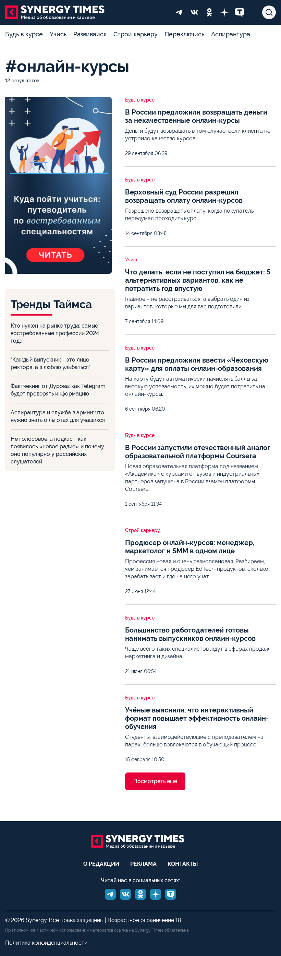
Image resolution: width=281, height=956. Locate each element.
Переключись (184, 34)
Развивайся (90, 34)
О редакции (101, 864)
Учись (58, 34)
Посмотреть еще (155, 781)
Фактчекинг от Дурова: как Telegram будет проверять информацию (58, 390)
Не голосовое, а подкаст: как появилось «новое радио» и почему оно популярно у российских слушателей (57, 450)
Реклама (143, 864)
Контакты (183, 864)
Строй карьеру (135, 34)
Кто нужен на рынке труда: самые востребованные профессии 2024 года (55, 333)
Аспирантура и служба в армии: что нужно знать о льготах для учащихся (58, 416)
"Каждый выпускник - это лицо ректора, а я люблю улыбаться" (50, 363)
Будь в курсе (24, 34)
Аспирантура (230, 34)
